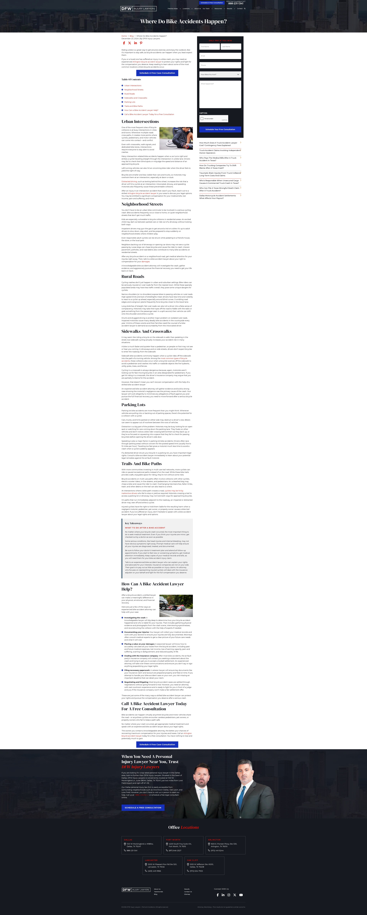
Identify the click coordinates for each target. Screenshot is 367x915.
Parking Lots (129, 102)
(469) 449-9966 (154, 871)
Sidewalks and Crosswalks (135, 98)
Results (229, 8)
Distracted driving (129, 181)
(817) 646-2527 (175, 851)
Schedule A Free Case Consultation (157, 73)
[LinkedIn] (223, 895)
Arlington (214, 840)
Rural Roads (129, 94)
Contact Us (188, 892)
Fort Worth (173, 840)
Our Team (206, 8)
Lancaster (151, 860)
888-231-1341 (235, 3)
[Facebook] (218, 895)
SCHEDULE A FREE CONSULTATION (143, 808)
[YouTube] (241, 895)
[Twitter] (234, 895)
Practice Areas (173, 8)
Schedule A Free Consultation (212, 3)
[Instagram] (228, 895)
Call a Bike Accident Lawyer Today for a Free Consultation (149, 114)
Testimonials (158, 892)
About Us (197, 8)
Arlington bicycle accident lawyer (147, 62)
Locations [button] (186, 8)
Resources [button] (218, 8)
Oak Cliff (192, 860)
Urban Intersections (132, 86)
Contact (240, 8)
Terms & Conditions (148, 907)
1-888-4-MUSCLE (142, 795)
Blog (132, 36)
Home (124, 36)
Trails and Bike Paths (133, 106)
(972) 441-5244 (217, 851)
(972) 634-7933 (196, 871)
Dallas (128, 840)
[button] (180, 8)
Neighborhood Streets (133, 90)
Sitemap (187, 894)
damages (146, 262)
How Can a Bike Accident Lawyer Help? (141, 110)
